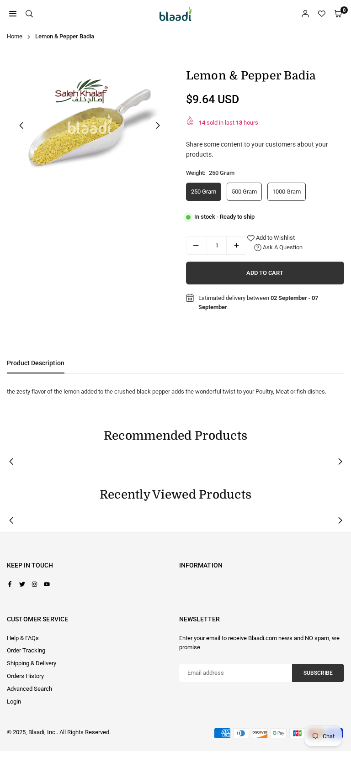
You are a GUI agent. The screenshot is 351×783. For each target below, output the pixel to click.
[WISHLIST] (322, 14)
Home (14, 36)
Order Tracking (26, 650)
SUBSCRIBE (318, 673)
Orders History (25, 676)
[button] (158, 125)
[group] (89, 124)
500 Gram (244, 191)
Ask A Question (282, 247)
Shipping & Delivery (31, 663)
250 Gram (203, 191)
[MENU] (13, 14)
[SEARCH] (29, 14)
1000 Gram (286, 191)
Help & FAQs (23, 638)
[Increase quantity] (237, 245)
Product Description (35, 363)
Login (14, 701)
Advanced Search (29, 688)
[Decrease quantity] (196, 245)
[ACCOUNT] (305, 14)
